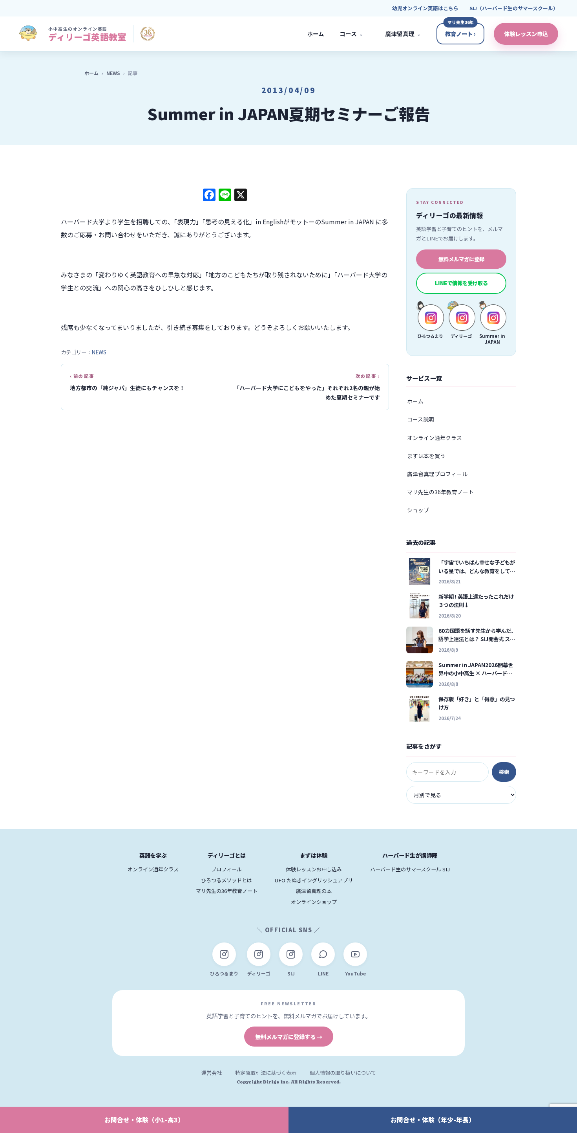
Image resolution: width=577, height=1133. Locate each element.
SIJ (291, 973)
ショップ (418, 510)
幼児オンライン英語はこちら (425, 8)
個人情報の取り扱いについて (343, 1072)
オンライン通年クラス (434, 438)
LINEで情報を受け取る (461, 283)
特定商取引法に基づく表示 (265, 1072)
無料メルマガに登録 (461, 259)
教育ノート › (460, 33)
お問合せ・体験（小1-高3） (144, 1119)
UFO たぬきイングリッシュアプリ (314, 880)
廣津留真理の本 (314, 891)
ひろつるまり (224, 973)
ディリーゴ (258, 973)
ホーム (315, 33)
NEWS (113, 73)
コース (351, 33)
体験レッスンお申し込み (314, 869)
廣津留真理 (403, 33)
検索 (504, 772)
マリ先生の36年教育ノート (440, 492)
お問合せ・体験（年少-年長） (433, 1119)
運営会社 (211, 1072)
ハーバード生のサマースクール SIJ (410, 869)
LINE (323, 973)
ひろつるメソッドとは (226, 880)
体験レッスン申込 (526, 33)
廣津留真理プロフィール (437, 474)
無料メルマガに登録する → (288, 1036)
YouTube (355, 973)
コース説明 (420, 419)
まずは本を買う (426, 456)
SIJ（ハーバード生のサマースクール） (513, 8)
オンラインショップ (314, 902)
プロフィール (226, 869)
